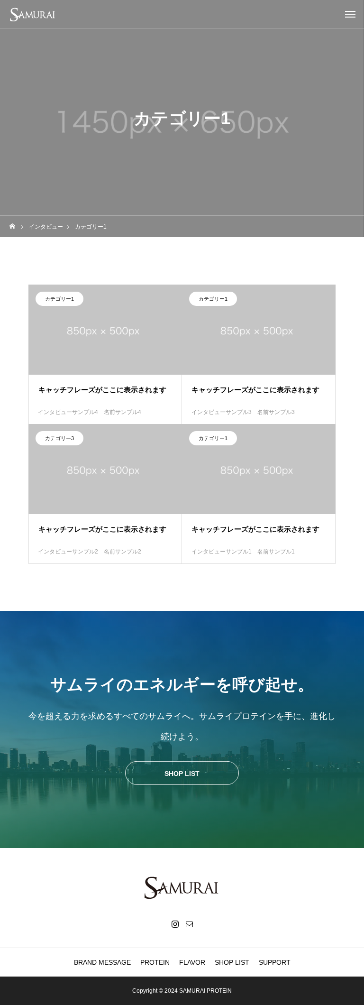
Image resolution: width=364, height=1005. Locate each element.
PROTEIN (155, 962)
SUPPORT (275, 962)
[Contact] (189, 924)
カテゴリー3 (59, 438)
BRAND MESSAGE (102, 962)
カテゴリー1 (59, 299)
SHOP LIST (232, 962)
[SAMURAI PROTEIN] (37, 14)
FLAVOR (192, 962)
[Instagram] (175, 924)
